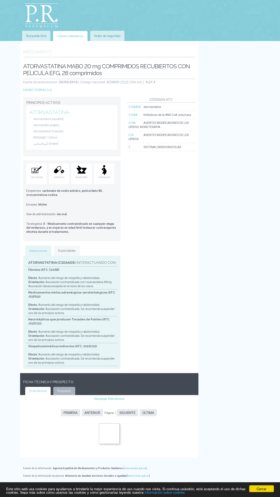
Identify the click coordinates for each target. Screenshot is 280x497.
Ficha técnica (38, 391)
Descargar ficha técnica (109, 398)
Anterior (92, 413)
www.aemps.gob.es (135, 468)
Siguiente (127, 413)
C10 (131, 135)
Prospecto (64, 391)
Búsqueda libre (36, 36)
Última (148, 413)
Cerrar (261, 488)
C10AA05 (135, 107)
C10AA (133, 115)
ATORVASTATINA (49, 112)
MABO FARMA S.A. (37, 90)
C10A (132, 123)
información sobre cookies (165, 492)
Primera (70, 413)
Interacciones (38, 250)
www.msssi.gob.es (138, 475)
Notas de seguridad (107, 36)
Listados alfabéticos (70, 36)
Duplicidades (67, 250)
